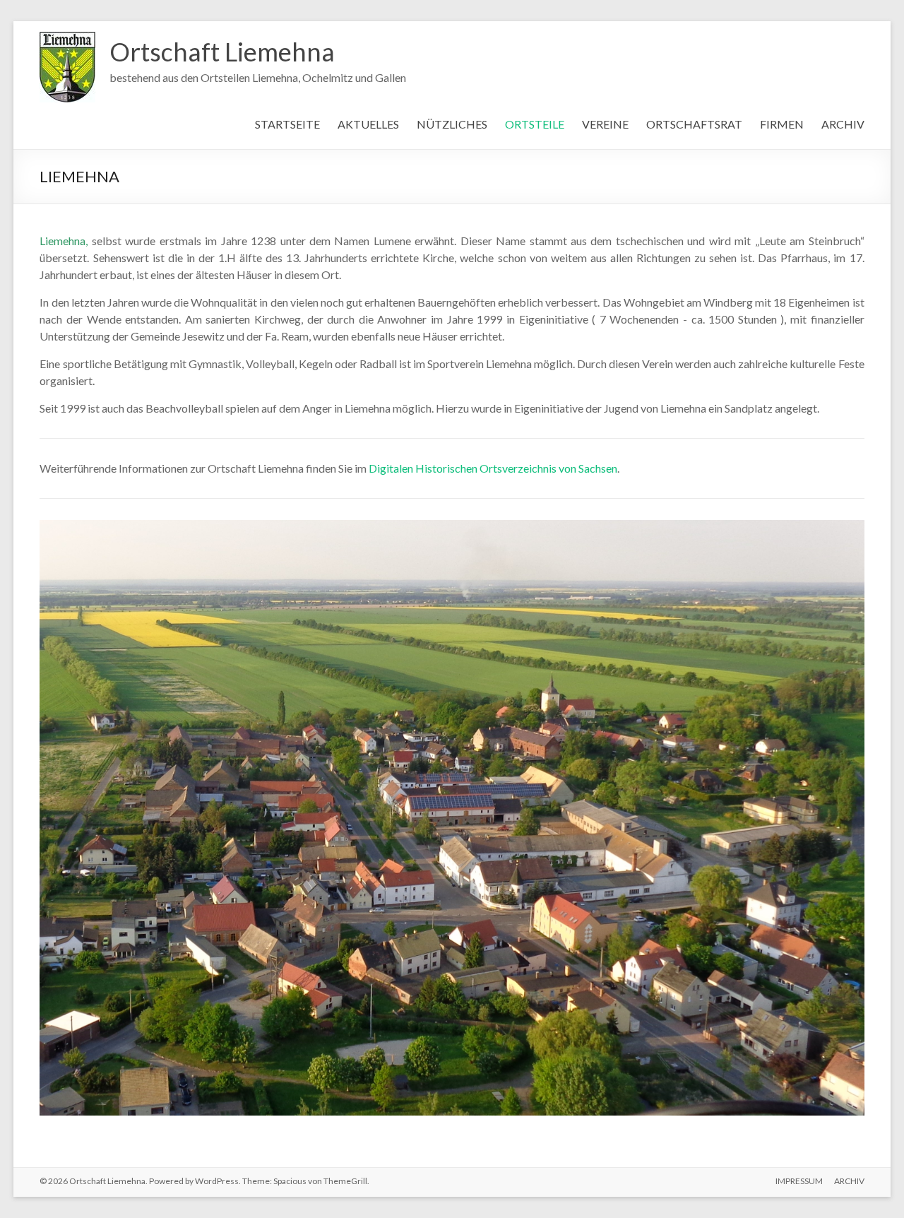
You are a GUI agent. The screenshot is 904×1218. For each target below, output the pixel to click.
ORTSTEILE (534, 124)
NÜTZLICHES (452, 124)
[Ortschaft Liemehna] (67, 38)
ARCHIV (842, 124)
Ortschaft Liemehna (222, 51)
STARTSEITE (287, 124)
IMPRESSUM (799, 1202)
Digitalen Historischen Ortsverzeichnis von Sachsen (493, 468)
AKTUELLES (368, 124)
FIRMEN (782, 124)
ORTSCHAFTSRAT (694, 124)
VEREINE (605, 124)
